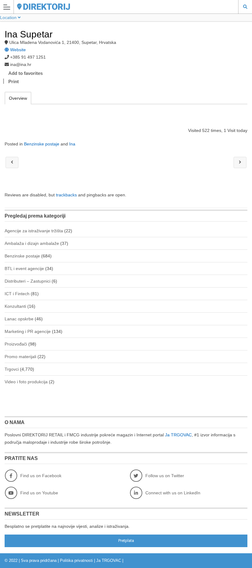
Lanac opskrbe (19, 318)
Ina (72, 143)
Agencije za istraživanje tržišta (34, 230)
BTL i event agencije (24, 268)
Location (9, 17)
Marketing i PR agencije (28, 331)
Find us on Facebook (40, 475)
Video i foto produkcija (26, 381)
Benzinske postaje (41, 143)
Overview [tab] (18, 98)
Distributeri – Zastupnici (27, 281)
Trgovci (12, 369)
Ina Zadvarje (240, 162)
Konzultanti (15, 306)
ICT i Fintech (17, 293)
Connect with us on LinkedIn (172, 492)
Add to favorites (25, 73)
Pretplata (126, 540)
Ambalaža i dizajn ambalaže (32, 243)
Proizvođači (16, 344)
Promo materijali (20, 356)
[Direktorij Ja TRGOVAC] (120, 6)
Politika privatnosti (76, 560)
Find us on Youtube (39, 492)
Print (13, 81)
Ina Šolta (12, 162)
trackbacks (66, 194)
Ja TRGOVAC (178, 434)
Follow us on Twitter (164, 475)
